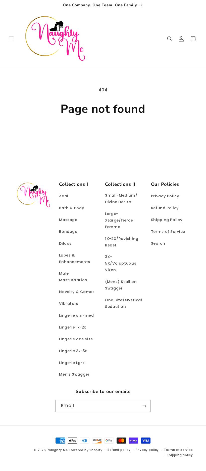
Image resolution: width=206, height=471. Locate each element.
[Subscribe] (144, 406)
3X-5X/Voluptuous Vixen (120, 263)
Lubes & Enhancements (74, 258)
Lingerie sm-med (76, 315)
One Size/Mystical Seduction (123, 303)
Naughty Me (58, 450)
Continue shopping (103, 133)
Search (158, 243)
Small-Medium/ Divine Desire (121, 198)
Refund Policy (165, 207)
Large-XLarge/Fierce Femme (119, 220)
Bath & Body (71, 207)
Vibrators (68, 303)
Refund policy (119, 450)
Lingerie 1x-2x (72, 327)
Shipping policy (180, 455)
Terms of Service (168, 231)
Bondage (68, 231)
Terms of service (178, 450)
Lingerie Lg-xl (72, 362)
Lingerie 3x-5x (73, 350)
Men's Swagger (74, 374)
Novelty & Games (76, 291)
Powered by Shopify (85, 450)
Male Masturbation (73, 276)
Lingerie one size (76, 339)
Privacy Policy (165, 196)
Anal (63, 196)
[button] (11, 39)
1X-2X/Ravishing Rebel (121, 242)
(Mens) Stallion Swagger (121, 285)
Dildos (65, 243)
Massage (68, 219)
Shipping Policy (166, 219)
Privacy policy (147, 450)
